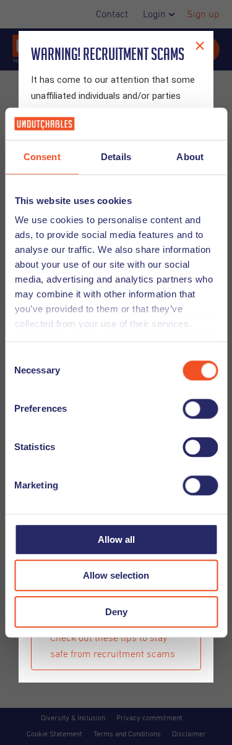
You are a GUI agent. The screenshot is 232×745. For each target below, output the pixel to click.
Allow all (116, 539)
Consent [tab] (42, 156)
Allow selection (116, 576)
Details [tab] (116, 156)
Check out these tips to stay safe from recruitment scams (112, 646)
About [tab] (190, 156)
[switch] (200, 409)
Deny (116, 612)
